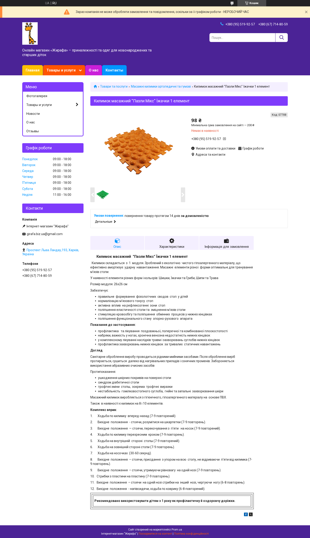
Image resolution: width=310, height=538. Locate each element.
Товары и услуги (61, 70)
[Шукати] (281, 37)
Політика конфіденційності (191, 533)
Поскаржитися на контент (155, 533)
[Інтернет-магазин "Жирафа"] (30, 33)
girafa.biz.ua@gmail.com (45, 234)
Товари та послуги (114, 86)
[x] (251, 515)
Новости (33, 114)
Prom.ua (177, 529)
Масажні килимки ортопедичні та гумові (161, 86)
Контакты (114, 70)
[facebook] (246, 515)
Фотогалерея (36, 96)
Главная (32, 70)
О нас (93, 70)
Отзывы (32, 131)
